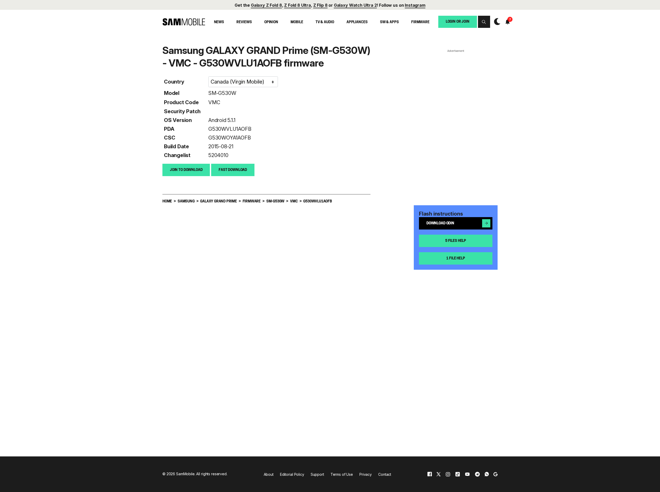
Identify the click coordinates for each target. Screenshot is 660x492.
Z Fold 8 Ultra (297, 5)
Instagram (415, 5)
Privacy (365, 474)
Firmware (420, 22)
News (219, 22)
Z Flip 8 (320, 5)
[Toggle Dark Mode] (496, 22)
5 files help (455, 241)
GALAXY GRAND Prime (218, 201)
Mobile (297, 22)
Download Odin (440, 223)
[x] (438, 474)
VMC (214, 102)
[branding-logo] (183, 22)
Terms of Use (342, 474)
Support (317, 474)
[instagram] (447, 474)
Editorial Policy (292, 474)
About (269, 474)
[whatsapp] (487, 474)
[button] (484, 22)
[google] (495, 474)
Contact (384, 474)
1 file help (455, 258)
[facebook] (429, 474)
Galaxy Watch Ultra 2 (355, 5)
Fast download (233, 170)
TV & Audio (325, 22)
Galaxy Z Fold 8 (266, 5)
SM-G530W (222, 93)
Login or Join (457, 21)
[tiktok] (457, 474)
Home (167, 201)
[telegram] (477, 474)
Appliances (357, 22)
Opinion (271, 22)
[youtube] (467, 474)
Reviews (244, 22)
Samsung (186, 201)
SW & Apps (389, 22)
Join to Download (186, 170)
